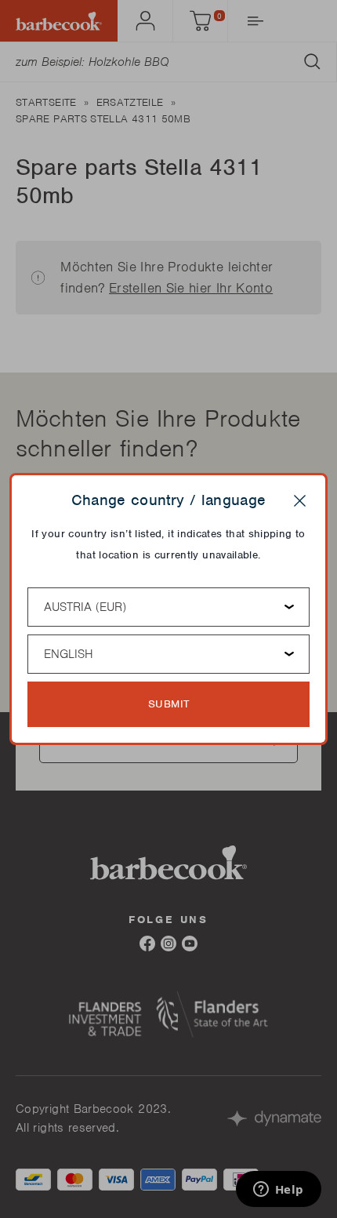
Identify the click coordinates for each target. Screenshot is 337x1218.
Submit (169, 704)
